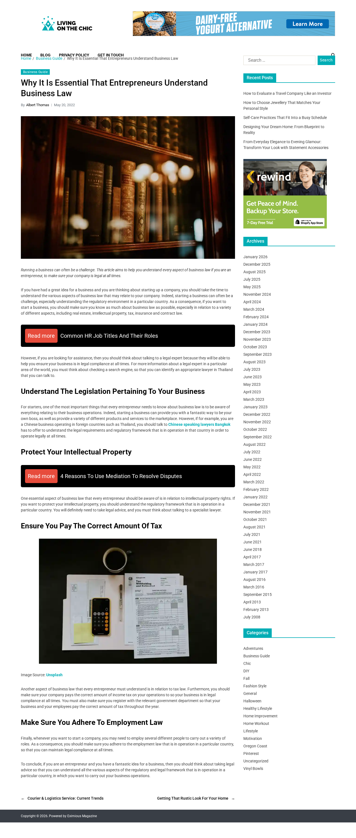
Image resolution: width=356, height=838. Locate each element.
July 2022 (251, 452)
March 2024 (253, 309)
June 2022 (252, 459)
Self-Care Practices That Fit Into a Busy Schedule (285, 117)
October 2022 (255, 429)
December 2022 (256, 414)
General (250, 693)
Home (26, 55)
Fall (246, 678)
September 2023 (257, 354)
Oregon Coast (255, 746)
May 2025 (252, 287)
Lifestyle (250, 731)
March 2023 (253, 399)
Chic (247, 663)
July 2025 (251, 279)
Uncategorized (255, 761)
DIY (246, 671)
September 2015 (257, 594)
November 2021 (257, 512)
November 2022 (257, 422)
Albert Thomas (37, 105)
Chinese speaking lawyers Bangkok (199, 424)
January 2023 (255, 407)
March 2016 (253, 587)
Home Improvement (260, 716)
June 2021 (252, 542)
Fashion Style (254, 686)
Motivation (252, 738)
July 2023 (251, 369)
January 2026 (255, 257)
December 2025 (256, 264)
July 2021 (251, 534)
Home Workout (256, 723)
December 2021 (256, 504)
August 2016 (254, 579)
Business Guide (35, 72)
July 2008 (251, 617)
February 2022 (256, 489)
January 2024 (255, 324)
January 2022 (255, 497)
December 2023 (256, 332)
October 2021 (255, 519)
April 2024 (252, 302)
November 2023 (257, 339)
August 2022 (254, 444)
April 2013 (252, 602)
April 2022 (252, 474)
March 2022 (253, 482)
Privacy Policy (74, 55)
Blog (45, 55)
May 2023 (252, 384)
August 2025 (254, 272)
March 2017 (253, 564)
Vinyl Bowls (253, 768)
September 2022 (257, 437)
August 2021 (254, 527)
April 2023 (252, 392)
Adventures (253, 648)
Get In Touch (111, 55)
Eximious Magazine (82, 816)
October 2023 (255, 347)
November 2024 (257, 294)
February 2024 (256, 317)
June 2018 (252, 549)
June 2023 (252, 377)
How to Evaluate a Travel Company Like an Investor (287, 93)
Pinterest (251, 753)
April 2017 (252, 557)
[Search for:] (278, 61)
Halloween (252, 701)
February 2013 (256, 609)
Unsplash (54, 675)
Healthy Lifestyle (257, 708)
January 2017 (255, 572)
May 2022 (252, 467)
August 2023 (254, 362)
